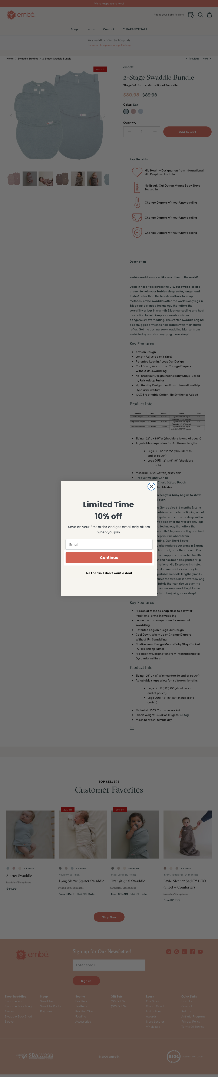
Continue (109, 557)
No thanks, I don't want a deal (109, 573)
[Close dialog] (151, 486)
